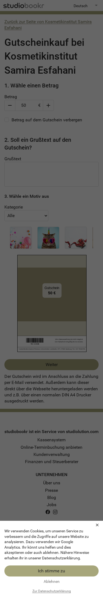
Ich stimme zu (51, 570)
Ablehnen (52, 581)
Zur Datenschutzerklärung (51, 591)
